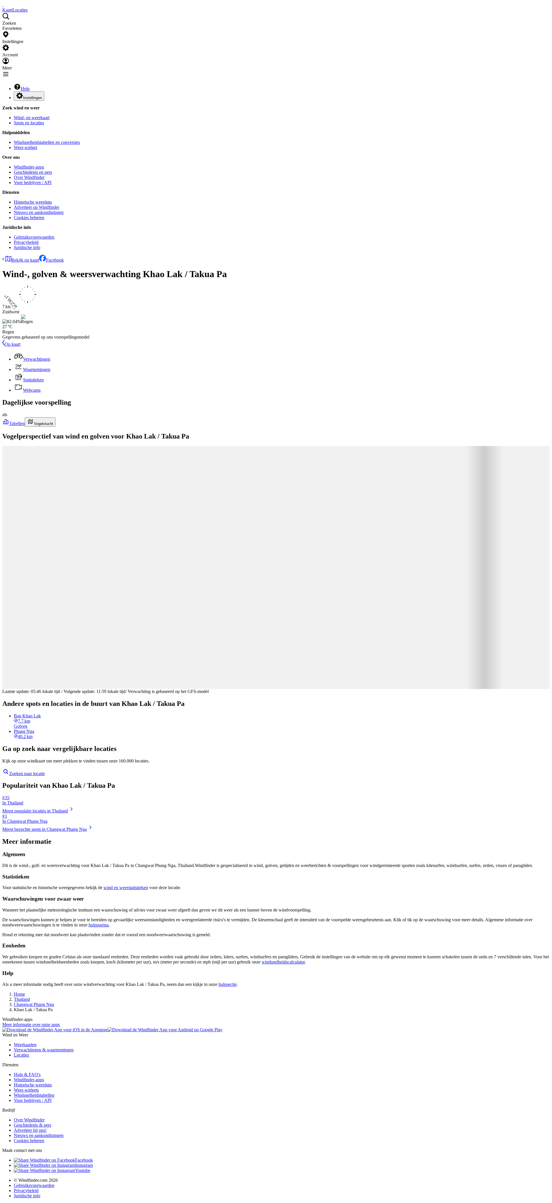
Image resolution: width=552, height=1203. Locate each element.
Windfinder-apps (29, 167)
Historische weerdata (33, 202)
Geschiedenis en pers (33, 172)
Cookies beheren (29, 217)
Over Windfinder (29, 177)
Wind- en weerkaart (31, 117)
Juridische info (27, 247)
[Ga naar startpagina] (2, 4)
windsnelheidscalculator (283, 961)
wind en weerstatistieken (125, 887)
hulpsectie (227, 984)
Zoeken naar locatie (27, 773)
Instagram (84, 1165)
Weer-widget (25, 147)
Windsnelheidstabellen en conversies (47, 142)
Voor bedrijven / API (32, 182)
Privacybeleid (26, 242)
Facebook (55, 260)
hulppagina (99, 924)
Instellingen (32, 98)
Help (25, 88)
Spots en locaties (29, 122)
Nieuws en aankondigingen (39, 212)
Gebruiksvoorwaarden (34, 237)
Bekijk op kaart (25, 260)
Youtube (82, 1170)
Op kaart (12, 344)
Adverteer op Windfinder (36, 207)
